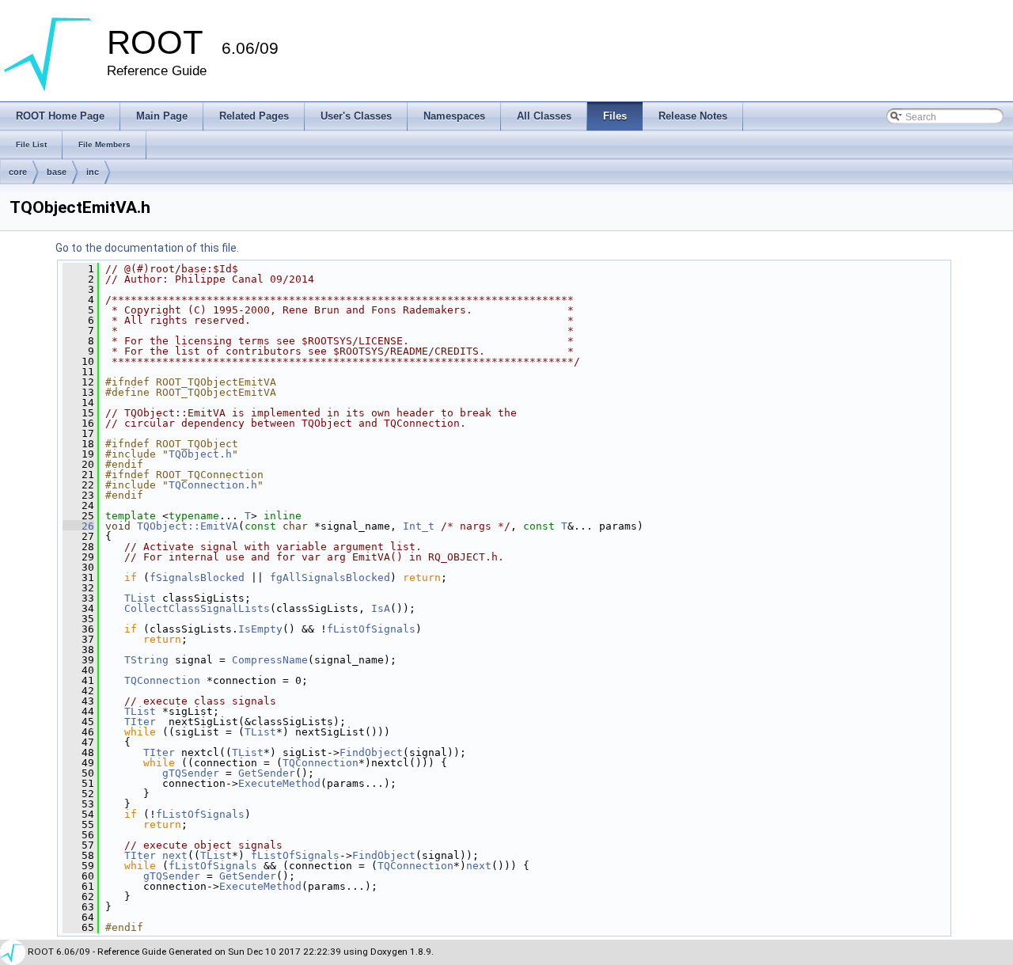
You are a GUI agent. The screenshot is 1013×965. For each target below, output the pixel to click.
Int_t (418, 526)
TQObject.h (200, 454)
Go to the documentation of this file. (147, 247)
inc (92, 172)
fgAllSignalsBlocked (330, 577)
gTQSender (190, 773)
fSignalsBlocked (197, 577)
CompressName (270, 660)
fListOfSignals (371, 629)
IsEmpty (260, 629)
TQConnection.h (213, 485)
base (56, 172)
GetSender (266, 773)
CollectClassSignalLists (197, 608)
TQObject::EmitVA (187, 526)
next (175, 855)
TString (146, 660)
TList (140, 598)
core (18, 172)
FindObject (371, 752)
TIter (140, 722)
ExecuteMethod (279, 783)
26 (78, 526)
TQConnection (162, 680)
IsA (380, 608)
